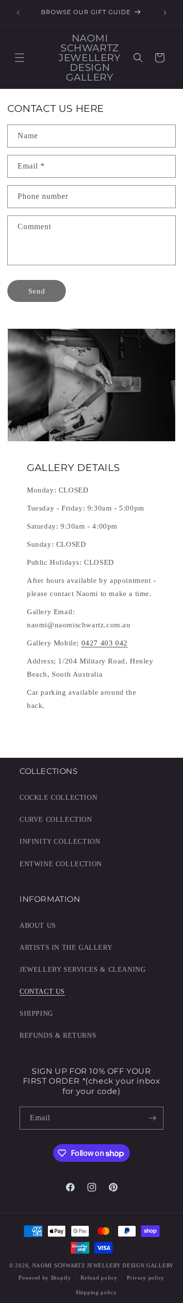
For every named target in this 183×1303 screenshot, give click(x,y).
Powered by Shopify (45, 1278)
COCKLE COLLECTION (58, 797)
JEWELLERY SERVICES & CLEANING (82, 969)
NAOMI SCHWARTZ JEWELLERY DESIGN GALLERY (103, 1265)
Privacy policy (145, 1278)
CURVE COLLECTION (56, 819)
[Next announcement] (165, 12)
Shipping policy (96, 1292)
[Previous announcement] (18, 12)
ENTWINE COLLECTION (61, 864)
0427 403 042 (104, 643)
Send (36, 291)
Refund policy (99, 1278)
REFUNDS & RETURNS (58, 1035)
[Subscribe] (152, 1118)
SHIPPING (36, 1013)
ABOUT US (38, 925)
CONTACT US (42, 991)
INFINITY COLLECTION (60, 841)
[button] (19, 57)
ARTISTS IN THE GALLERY (66, 947)
